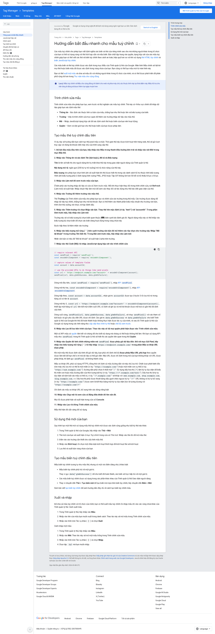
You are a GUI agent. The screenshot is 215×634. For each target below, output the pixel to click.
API (125, 283)
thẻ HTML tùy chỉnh (150, 57)
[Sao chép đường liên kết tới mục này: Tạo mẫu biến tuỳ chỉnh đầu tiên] (99, 458)
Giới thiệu (7, 16)
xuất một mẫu (70, 73)
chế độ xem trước (123, 323)
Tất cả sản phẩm (128, 619)
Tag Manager (46, 3)
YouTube (99, 600)
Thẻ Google (22, 3)
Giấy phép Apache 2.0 (61, 558)
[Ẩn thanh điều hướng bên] (29, 629)
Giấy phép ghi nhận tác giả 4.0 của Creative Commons (115, 556)
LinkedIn (99, 592)
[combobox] (168, 3)
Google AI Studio (162, 592)
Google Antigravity (163, 596)
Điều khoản (40, 629)
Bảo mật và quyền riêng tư (68, 3)
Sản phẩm (68, 37)
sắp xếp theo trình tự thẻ (99, 323)
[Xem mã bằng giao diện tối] (155, 249)
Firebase (159, 588)
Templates (28, 10)
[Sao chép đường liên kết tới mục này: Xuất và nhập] (74, 497)
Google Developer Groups (46, 584)
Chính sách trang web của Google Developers (117, 558)
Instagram (100, 588)
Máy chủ (38, 16)
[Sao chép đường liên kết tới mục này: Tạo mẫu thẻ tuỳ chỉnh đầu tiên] (98, 135)
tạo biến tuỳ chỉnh (73, 488)
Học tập (86, 3)
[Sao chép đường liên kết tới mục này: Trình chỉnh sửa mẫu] (83, 98)
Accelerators (41, 592)
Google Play (160, 604)
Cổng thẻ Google (73, 16)
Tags (6, 3)
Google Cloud (161, 600)
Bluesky (99, 584)
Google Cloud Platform (107, 619)
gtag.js (34, 3)
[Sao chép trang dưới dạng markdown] (144, 44)
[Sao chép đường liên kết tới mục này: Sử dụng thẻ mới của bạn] (89, 419)
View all (158, 608)
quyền (74, 333)
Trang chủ (57, 37)
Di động (27, 16)
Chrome (159, 584)
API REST (57, 16)
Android (159, 580)
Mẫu (48, 16)
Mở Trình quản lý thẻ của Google (196, 11)
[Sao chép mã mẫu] (159, 249)
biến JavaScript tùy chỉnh (65, 60)
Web (17, 16)
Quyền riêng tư (53, 629)
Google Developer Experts (46, 588)
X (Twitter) (100, 596)
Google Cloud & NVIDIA (45, 596)
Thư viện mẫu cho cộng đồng (86, 76)
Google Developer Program (47, 580)
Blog (97, 580)
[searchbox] (16, 24)
